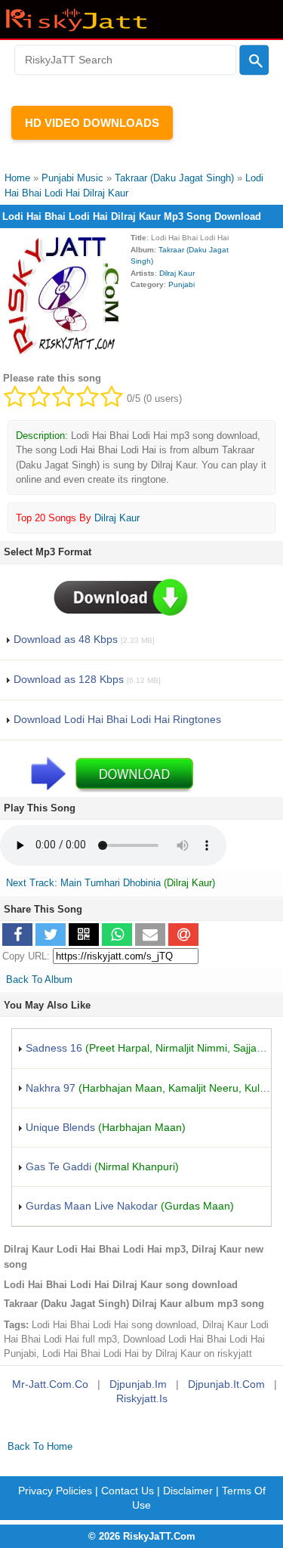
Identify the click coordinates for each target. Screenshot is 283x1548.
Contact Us (127, 1491)
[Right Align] (254, 60)
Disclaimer (188, 1491)
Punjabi (181, 284)
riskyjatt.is (142, 1398)
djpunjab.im (138, 1384)
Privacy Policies (55, 1491)
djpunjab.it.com (226, 1384)
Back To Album (39, 979)
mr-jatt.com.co (50, 1384)
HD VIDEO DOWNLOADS (92, 122)
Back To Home (40, 1446)
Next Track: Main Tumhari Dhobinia (83, 882)
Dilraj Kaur (177, 273)
